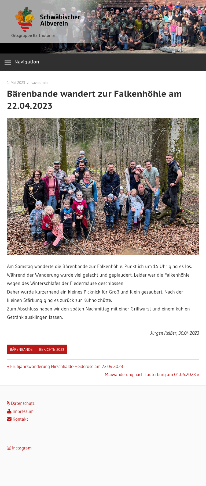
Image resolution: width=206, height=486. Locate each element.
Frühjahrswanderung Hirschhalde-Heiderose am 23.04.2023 (66, 366)
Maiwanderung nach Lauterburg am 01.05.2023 (150, 374)
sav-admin (39, 82)
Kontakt (20, 419)
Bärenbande (21, 349)
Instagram (21, 448)
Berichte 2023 (51, 349)
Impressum (23, 411)
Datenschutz (22, 403)
